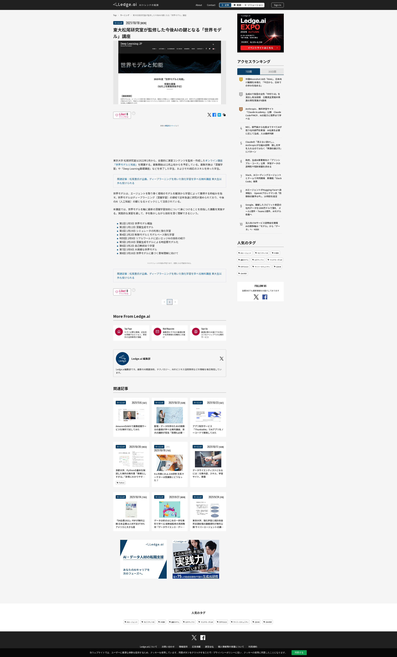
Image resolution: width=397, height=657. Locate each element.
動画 (239, 5)
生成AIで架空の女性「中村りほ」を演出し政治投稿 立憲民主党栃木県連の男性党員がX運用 (262, 97)
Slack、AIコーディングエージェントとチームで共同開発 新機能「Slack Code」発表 (263, 178)
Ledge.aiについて (148, 646)
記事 (227, 5)
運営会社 (209, 646)
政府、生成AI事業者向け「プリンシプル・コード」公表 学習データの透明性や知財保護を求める (262, 163)
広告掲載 (196, 646)
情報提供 (183, 646)
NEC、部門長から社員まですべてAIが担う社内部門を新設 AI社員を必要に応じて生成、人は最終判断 (263, 130)
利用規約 (252, 646)
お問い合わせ (168, 646)
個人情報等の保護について (231, 646)
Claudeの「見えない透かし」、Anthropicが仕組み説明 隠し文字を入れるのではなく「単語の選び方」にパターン (263, 146)
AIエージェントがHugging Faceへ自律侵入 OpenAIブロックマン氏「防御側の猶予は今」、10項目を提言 (263, 193)
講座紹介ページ (170, 125)
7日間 (248, 71)
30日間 (272, 71)
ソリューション (255, 5)
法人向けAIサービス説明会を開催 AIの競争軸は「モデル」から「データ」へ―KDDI (262, 226)
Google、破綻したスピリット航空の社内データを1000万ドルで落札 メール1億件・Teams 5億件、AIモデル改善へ (263, 209)
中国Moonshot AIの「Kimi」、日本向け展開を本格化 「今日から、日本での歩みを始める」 (263, 82)
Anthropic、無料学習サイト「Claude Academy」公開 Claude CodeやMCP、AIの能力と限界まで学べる (263, 113)
